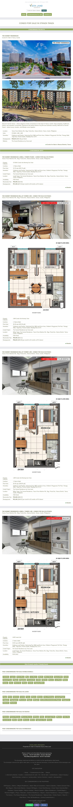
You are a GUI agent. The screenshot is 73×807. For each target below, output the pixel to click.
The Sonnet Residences (10, 36)
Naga (4, 697)
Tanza (28, 697)
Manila (41, 677)
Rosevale (22, 700)
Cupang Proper (59, 697)
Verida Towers (57, 795)
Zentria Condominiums (47, 797)
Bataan (40, 697)
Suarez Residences (51, 792)
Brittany (35, 717)
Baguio (29, 700)
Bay (27, 677)
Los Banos (33, 677)
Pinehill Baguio (61, 790)
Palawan (5, 717)
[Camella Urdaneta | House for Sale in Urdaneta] (36, 6)
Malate (65, 680)
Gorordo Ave (7, 720)
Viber (37, 804)
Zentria (30, 682)
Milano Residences (50, 790)
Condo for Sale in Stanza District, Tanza (59, 144)
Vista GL (64, 795)
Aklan (14, 720)
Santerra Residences (33, 792)
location (21, 774)
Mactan (59, 717)
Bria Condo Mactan (19, 788)
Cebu (41, 717)
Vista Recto (22, 797)
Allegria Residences (22, 785)
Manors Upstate (28, 790)
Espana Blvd (58, 677)
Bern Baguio (9, 788)
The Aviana (9, 795)
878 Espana (7, 785)
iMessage (44, 804)
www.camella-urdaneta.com (37, 800)
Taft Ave (44, 680)
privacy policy (33, 777)
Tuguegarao (14, 700)
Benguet (36, 700)
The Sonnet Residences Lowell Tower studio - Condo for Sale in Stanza (28, 157)
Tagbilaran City (40, 720)
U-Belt (38, 680)
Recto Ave (18, 682)
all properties (57, 777)
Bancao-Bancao (27, 717)
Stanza (34, 697)
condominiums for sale (30, 774)
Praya (17, 792)
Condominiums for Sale (35, 14)
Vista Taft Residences (33, 797)
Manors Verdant (39, 790)
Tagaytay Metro (39, 682)
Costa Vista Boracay (44, 788)
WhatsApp (29, 804)
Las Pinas (58, 680)
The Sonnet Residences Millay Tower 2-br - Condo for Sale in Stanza (26, 196)
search (50, 777)
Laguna (12, 677)
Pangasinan (66, 700)
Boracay (26, 720)
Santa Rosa (20, 677)
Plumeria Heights (9, 792)
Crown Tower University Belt (59, 788)
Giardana (13, 702)
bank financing (16, 777)
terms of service (42, 777)
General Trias (7, 680)
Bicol (9, 697)
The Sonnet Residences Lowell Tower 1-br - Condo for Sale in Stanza (27, 511)
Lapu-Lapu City (50, 717)
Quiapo (5, 682)
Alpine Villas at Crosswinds (37, 785)
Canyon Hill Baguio (32, 788)
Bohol (32, 720)
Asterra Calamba (51, 785)
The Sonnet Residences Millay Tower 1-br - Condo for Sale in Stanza (26, 352)
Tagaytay (22, 680)
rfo (39, 774)
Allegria (15, 680)
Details (69, 187)
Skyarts (42, 792)
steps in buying (63, 774)
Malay (20, 720)
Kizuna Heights (18, 790)
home (23, 14)
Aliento (14, 785)
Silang (24, 682)
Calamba (5, 677)
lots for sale (44, 774)
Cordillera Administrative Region (50, 700)
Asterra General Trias (63, 785)
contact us (47, 14)
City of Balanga (48, 697)
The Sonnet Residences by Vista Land (22, 141)
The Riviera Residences (20, 795)
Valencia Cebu (48, 795)
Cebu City (66, 717)
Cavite (66, 677)
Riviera (49, 720)
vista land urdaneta (11, 774)
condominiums (53, 774)
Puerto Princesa (15, 717)
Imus (11, 682)
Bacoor (51, 680)
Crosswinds (30, 680)
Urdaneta (6, 702)
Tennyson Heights (63, 792)
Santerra (15, 697)
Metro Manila (49, 677)
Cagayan (6, 700)
